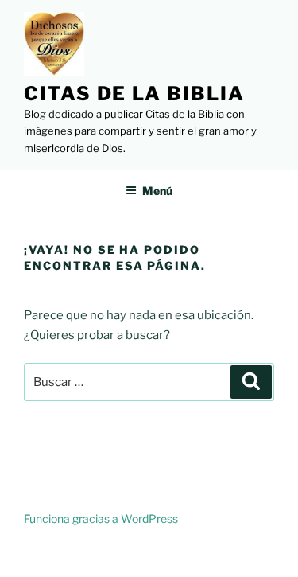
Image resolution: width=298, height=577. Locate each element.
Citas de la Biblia (134, 93)
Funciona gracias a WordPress (101, 518)
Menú (157, 190)
